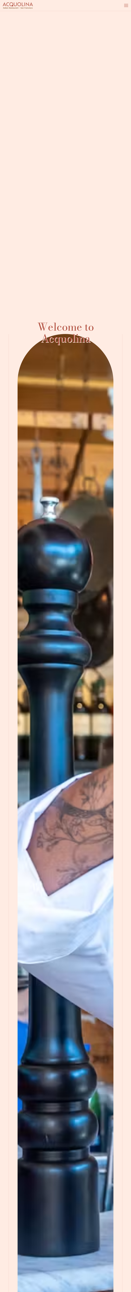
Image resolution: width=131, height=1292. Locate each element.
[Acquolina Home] (18, 5)
